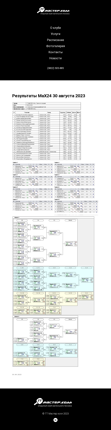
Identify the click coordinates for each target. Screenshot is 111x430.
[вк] (55, 76)
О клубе (55, 27)
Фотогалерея (55, 46)
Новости (55, 58)
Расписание (55, 40)
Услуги (55, 34)
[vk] (55, 421)
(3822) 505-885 (55, 68)
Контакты (55, 52)
